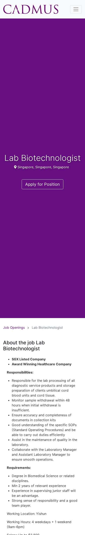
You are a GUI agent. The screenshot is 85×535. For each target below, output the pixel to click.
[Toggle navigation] (76, 9)
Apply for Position (42, 184)
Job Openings (14, 327)
